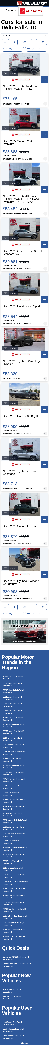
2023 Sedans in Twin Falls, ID (13, 903)
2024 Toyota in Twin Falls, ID (13, 719)
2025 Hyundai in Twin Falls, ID (14, 938)
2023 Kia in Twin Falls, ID (12, 794)
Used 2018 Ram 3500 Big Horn (22, 416)
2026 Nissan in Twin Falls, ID (13, 876)
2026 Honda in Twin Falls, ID (13, 869)
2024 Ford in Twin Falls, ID (12, 787)
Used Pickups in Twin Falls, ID (13, 1030)
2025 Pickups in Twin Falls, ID (13, 924)
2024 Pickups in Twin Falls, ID (13, 725)
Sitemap (24, 1043)
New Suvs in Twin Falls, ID (12, 997)
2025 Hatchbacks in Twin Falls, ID (15, 917)
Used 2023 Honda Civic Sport (21, 306)
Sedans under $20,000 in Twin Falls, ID (17, 965)
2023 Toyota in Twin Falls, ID (13, 773)
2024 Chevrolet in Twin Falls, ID (14, 753)
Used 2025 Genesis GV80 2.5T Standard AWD (22, 252)
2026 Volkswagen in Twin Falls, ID (15, 883)
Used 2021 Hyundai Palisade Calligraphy (21, 582)
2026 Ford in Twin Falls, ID (12, 862)
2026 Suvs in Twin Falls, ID (12, 684)
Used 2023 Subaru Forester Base (24, 526)
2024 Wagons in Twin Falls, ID (14, 890)
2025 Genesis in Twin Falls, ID (14, 931)
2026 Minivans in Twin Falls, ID (14, 780)
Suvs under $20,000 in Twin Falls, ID (16, 958)
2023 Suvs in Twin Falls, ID (12, 705)
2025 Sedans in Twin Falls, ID (13, 746)
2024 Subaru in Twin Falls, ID (13, 760)
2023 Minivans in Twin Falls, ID (14, 896)
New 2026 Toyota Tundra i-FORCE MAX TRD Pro (20, 87)
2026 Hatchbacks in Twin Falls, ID (15, 849)
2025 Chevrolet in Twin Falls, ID (14, 835)
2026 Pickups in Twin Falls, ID (13, 691)
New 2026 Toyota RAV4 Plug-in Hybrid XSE (22, 362)
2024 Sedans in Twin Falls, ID (13, 807)
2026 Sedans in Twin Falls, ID (13, 855)
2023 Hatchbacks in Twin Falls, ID (15, 821)
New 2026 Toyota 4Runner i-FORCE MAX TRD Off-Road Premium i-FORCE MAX (21, 199)
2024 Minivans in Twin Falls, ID (14, 801)
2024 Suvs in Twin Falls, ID (12, 698)
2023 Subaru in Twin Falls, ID (13, 828)
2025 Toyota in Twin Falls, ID (13, 732)
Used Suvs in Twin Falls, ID (12, 1023)
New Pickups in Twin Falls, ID (13, 991)
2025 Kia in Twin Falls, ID (12, 842)
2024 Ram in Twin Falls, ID (12, 814)
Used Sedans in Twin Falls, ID (13, 1037)
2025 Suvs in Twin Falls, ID (12, 712)
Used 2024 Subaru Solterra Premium (20, 142)
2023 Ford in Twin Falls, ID (12, 739)
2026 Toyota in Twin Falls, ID (13, 677)
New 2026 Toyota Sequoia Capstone (19, 472)
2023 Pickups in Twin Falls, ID (13, 766)
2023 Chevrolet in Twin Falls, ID (14, 910)
